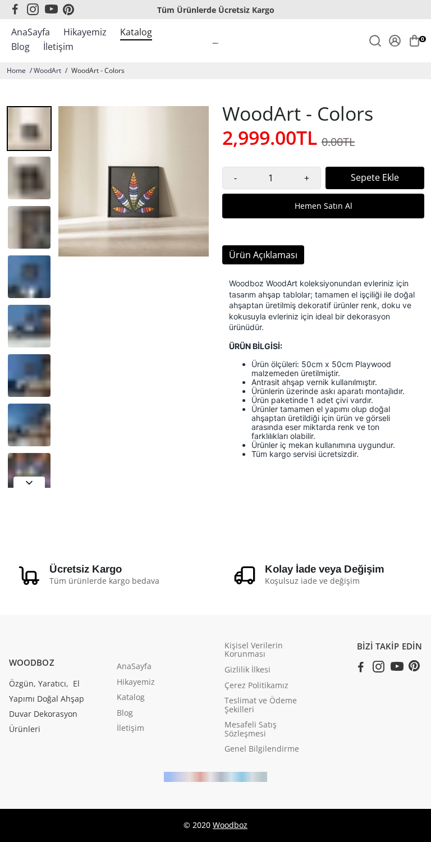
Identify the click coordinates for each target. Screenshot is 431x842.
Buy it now (323, 206)
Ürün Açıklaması (263, 255)
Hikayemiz (85, 32)
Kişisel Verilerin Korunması (253, 650)
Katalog (136, 32)
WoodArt (47, 70)
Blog (20, 46)
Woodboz (230, 825)
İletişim (58, 46)
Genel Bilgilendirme (261, 749)
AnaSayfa (30, 32)
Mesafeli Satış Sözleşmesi (250, 729)
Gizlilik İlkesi (247, 670)
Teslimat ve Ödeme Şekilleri (260, 705)
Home (16, 70)
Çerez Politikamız (256, 685)
